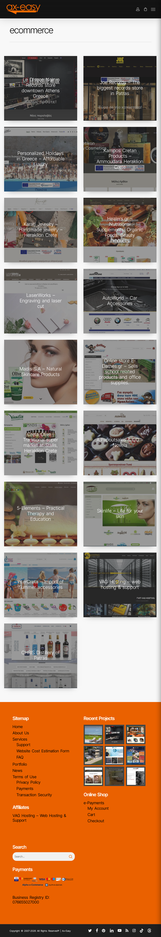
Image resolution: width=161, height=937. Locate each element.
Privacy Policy (28, 782)
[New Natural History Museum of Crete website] (136, 734)
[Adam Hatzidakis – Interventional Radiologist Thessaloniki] (114, 755)
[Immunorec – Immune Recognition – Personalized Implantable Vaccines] (136, 776)
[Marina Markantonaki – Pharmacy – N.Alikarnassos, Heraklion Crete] (93, 776)
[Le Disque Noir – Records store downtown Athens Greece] (114, 734)
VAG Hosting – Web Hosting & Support (39, 818)
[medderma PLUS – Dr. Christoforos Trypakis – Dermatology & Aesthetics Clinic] (114, 776)
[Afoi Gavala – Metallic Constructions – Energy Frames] (93, 755)
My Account (98, 808)
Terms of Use (25, 776)
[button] (153, 9)
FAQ (19, 757)
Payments (24, 788)
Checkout (96, 821)
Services (20, 739)
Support (23, 744)
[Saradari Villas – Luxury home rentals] (93, 734)
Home (18, 726)
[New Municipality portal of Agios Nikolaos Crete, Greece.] (136, 755)
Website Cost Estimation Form (42, 751)
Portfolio (20, 764)
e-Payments (94, 803)
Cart (91, 814)
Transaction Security (34, 794)
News (17, 770)
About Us (21, 733)
